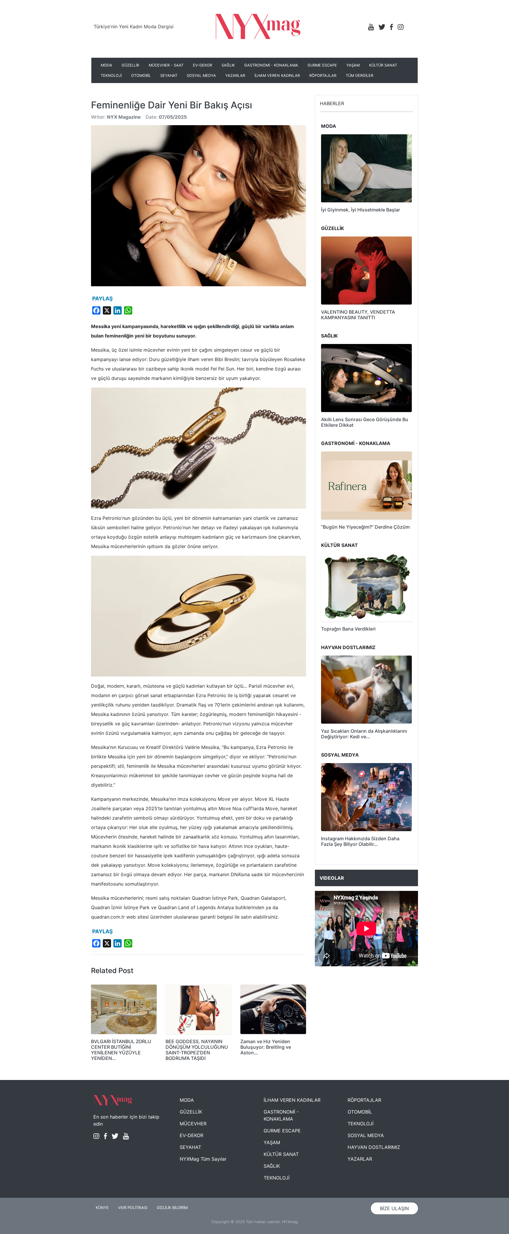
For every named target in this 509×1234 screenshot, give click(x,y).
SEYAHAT (168, 75)
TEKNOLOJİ (111, 75)
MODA (106, 65)
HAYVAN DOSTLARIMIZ (374, 1147)
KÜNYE (102, 1207)
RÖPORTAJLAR (322, 75)
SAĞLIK (228, 65)
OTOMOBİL (141, 75)
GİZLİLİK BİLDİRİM (172, 1207)
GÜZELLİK (130, 65)
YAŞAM (353, 65)
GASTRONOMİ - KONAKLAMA (271, 65)
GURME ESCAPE (322, 65)
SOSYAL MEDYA (201, 75)
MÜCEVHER (193, 1124)
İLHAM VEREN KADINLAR (277, 75)
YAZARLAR (235, 75)
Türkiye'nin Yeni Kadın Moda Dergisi (133, 26)
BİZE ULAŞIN (394, 1208)
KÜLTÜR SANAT (383, 65)
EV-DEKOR (202, 65)
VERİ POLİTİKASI (132, 1207)
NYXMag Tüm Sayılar (203, 1159)
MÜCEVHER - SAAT (166, 65)
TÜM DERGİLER (359, 75)
